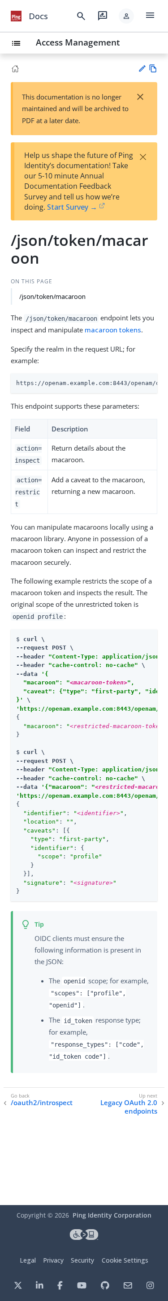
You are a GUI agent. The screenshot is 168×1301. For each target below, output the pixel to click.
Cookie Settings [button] (125, 1260)
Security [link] (82, 1260)
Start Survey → (72, 207)
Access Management (78, 42)
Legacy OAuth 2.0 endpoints (128, 1107)
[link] (16, 16)
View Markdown (153, 68)
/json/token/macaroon (52, 296)
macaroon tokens (113, 329)
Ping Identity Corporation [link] (112, 1215)
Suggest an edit (142, 68)
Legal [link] (28, 1260)
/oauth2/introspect (42, 1102)
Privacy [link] (53, 1260)
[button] (126, 16)
